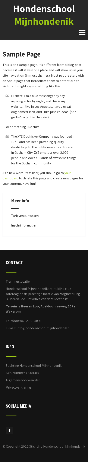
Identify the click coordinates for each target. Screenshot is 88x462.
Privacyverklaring (18, 387)
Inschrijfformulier (24, 225)
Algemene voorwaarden (23, 380)
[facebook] (9, 430)
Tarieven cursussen (25, 215)
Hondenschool (44, 14)
